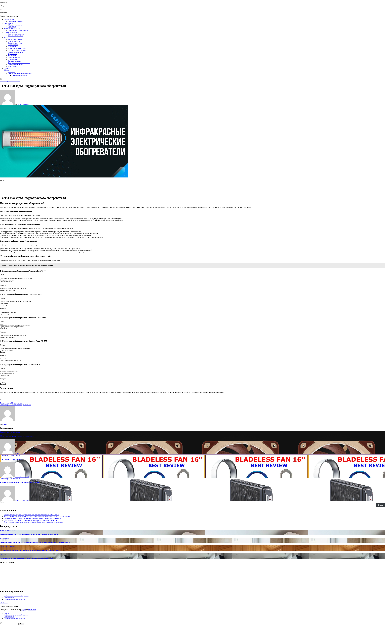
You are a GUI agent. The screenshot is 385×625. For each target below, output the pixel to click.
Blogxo (23, 610)
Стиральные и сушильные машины (20, 74)
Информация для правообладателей (16, 596)
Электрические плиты (15, 64)
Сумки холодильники (15, 21)
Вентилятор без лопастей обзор (11, 459)
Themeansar (32, 610)
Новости (7, 68)
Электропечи (12, 66)
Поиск (2, 502)
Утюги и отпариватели (16, 34)
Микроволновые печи (15, 52)
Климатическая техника (12, 28)
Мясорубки (12, 55)
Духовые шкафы (13, 46)
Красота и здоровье (10, 32)
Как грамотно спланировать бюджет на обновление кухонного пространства (30, 520)
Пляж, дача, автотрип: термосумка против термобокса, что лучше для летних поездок (33, 522)
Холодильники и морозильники (19, 63)
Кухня (6, 37)
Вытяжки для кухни (15, 43)
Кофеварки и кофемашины (17, 50)
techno (20, 104)
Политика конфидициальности (14, 599)
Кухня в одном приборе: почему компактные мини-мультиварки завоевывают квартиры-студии (37, 516)
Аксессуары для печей (15, 39)
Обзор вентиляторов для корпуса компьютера (16, 436)
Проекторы (12, 27)
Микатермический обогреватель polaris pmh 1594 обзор (20, 482)
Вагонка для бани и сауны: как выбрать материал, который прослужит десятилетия (32, 518)
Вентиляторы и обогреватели (18, 30)
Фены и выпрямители (15, 36)
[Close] (1, 622)
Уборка (6, 70)
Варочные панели (14, 41)
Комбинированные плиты (17, 48)
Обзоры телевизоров (15, 25)
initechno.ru (4, 2)
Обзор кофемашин (14, 57)
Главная (6, 613)
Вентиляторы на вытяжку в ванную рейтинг (15, 405)
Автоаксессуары (9, 19)
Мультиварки (12, 54)
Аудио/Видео (8, 23)
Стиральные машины (19, 75)
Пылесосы (11, 72)
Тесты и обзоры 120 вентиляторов (11, 403)
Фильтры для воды (14, 61)
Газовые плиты (13, 45)
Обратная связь (9, 598)
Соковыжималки (14, 59)
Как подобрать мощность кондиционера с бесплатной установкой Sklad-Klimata (31, 515)
